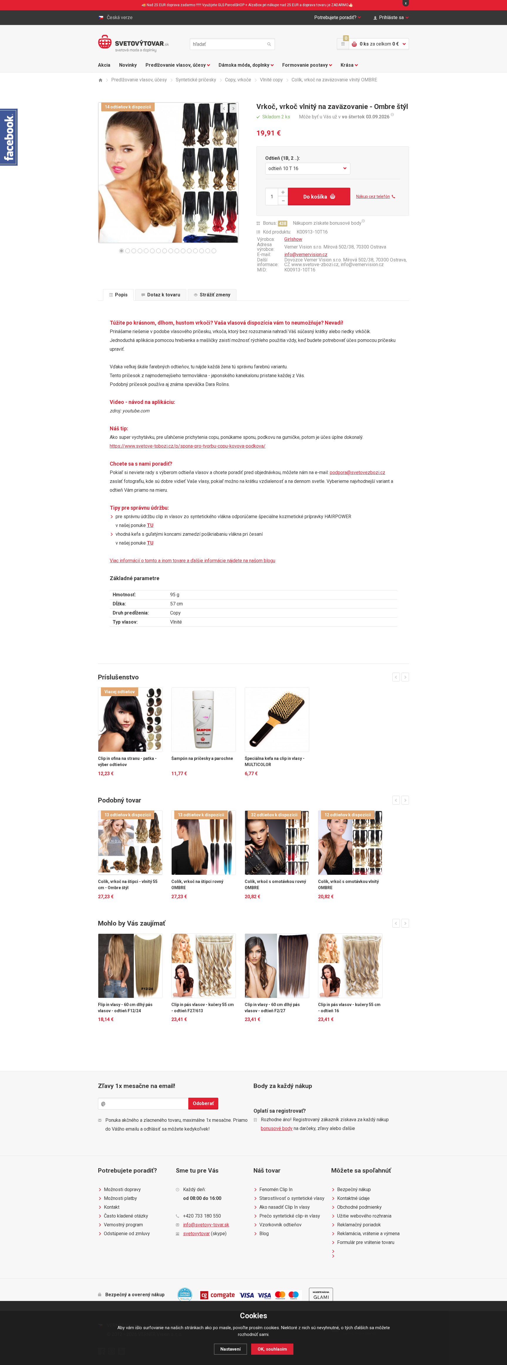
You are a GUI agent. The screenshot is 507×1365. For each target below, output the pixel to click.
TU (150, 525)
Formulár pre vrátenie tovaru (365, 1242)
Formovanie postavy (305, 65)
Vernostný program (123, 1225)
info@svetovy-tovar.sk (206, 1225)
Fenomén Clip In (276, 1189)
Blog (264, 1233)
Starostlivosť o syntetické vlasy (292, 1198)
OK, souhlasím (272, 1349)
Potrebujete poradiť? (335, 17)
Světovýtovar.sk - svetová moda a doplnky (133, 43)
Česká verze (120, 17)
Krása (347, 65)
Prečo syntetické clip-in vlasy (289, 1216)
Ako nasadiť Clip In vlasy (284, 1207)
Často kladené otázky (126, 1216)
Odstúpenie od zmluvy (127, 1233)
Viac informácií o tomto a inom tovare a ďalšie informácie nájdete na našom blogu (192, 560)
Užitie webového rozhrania (364, 1216)
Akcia (104, 65)
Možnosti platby (120, 1198)
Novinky (128, 65)
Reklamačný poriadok (359, 1225)
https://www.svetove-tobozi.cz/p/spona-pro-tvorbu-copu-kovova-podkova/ (188, 446)
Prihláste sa (391, 17)
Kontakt (111, 1207)
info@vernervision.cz (305, 254)
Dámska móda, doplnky (244, 65)
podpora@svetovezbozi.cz (357, 472)
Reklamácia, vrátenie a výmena (368, 1233)
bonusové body (277, 1128)
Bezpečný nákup (354, 1189)
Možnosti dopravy (122, 1189)
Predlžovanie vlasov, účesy (176, 65)
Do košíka (315, 197)
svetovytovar (196, 1233)
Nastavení (230, 1349)
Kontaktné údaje (353, 1198)
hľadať (269, 44)
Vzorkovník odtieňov (280, 1225)
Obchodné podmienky (359, 1207)
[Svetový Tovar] (100, 80)
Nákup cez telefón (373, 196)
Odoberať (203, 1103)
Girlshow (293, 239)
